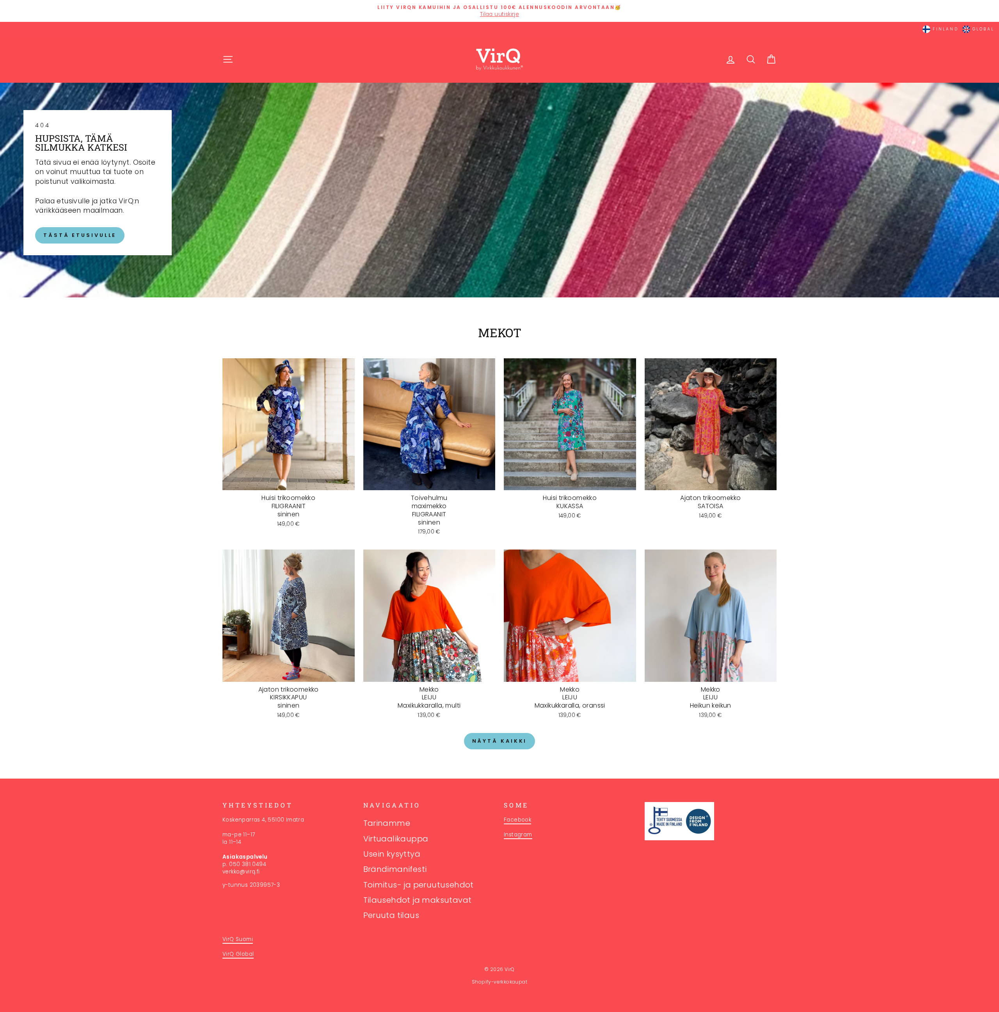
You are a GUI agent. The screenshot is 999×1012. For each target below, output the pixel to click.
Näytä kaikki (499, 741)
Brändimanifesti (395, 869)
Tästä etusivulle (79, 235)
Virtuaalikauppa (395, 838)
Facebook (517, 819)
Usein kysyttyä (392, 853)
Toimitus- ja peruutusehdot (418, 884)
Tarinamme (387, 823)
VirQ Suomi (237, 939)
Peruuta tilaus (391, 915)
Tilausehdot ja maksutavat (417, 900)
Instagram (518, 834)
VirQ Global (238, 954)
